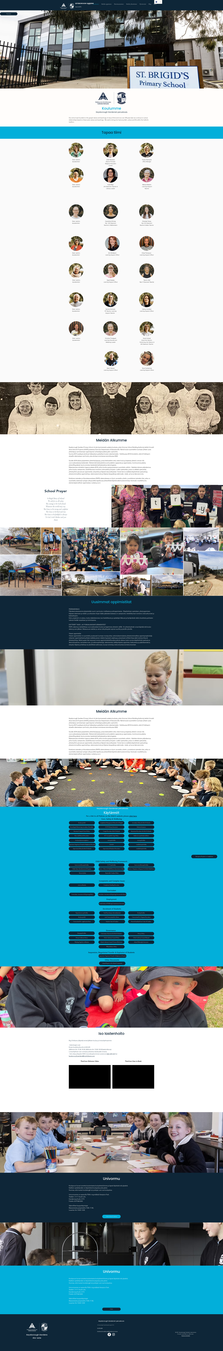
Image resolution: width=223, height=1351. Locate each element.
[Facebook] (109, 1334)
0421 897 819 (111, 1054)
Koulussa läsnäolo (185, 1335)
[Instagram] (113, 1334)
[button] (8, 13)
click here (133, 816)
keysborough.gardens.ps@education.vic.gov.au (107, 1331)
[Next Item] (220, 561)
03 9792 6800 (100, 1328)
